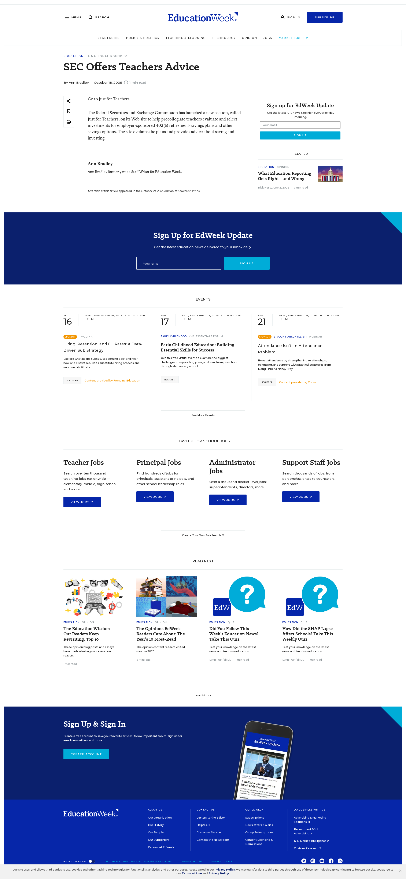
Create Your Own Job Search (201, 535)
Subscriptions (254, 817)
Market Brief (292, 38)
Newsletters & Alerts (259, 825)
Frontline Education (126, 380)
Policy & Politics (142, 38)
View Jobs (81, 502)
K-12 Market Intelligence (310, 840)
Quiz (231, 622)
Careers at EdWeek (161, 847)
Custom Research (306, 848)
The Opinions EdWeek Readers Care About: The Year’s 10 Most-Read (160, 634)
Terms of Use (192, 861)
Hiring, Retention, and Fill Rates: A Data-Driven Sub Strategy (103, 347)
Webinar (88, 336)
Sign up (247, 263)
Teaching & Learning (186, 38)
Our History (156, 825)
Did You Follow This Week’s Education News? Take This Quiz (233, 634)
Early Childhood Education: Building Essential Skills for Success (197, 347)
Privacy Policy (221, 861)
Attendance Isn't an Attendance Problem (290, 348)
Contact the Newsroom (213, 839)
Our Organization (160, 817)
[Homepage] (203, 17)
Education (73, 56)
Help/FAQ (203, 825)
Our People (156, 832)
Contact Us (206, 809)
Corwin (312, 382)
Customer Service (209, 832)
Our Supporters (158, 839)
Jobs (267, 38)
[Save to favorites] (69, 111)
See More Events (203, 415)
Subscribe (325, 17)
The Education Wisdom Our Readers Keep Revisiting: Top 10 (86, 634)
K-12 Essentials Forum (206, 336)
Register (72, 380)
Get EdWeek (254, 809)
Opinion (249, 38)
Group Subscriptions (259, 832)
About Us (155, 809)
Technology (224, 38)
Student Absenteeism (290, 336)
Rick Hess (264, 187)
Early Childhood (174, 336)
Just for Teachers (114, 99)
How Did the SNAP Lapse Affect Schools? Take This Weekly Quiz (307, 634)
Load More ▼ (203, 695)
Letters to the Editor (211, 817)
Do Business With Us (309, 809)
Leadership (109, 38)
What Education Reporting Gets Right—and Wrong (284, 176)
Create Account (86, 754)
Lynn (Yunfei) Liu (220, 659)
